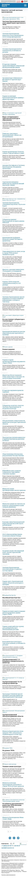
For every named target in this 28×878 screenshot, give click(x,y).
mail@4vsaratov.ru (7, 848)
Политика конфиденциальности (8, 875)
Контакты (5, 843)
